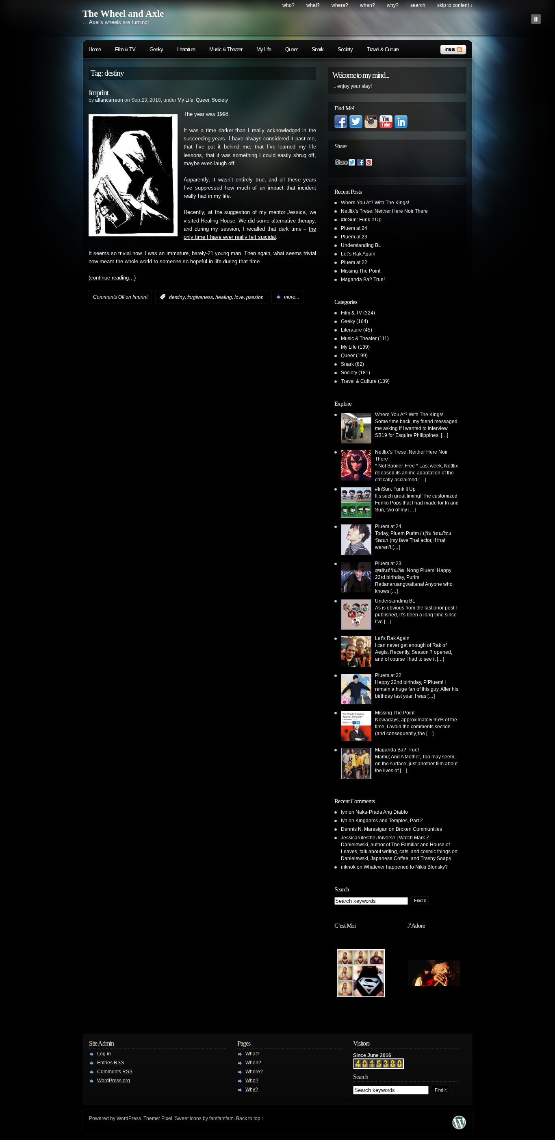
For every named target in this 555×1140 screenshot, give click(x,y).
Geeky (156, 49)
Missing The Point (360, 271)
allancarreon (109, 100)
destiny (177, 297)
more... (291, 297)
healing (223, 297)
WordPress (129, 1118)
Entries (110, 1063)
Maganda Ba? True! (363, 279)
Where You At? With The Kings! (375, 202)
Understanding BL (361, 245)
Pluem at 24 (354, 228)
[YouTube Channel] (385, 126)
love (239, 297)
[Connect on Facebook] (340, 126)
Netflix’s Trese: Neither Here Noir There (384, 211)
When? (367, 5)
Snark (317, 49)
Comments (114, 1071)
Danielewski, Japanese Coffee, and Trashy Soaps (396, 858)
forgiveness (200, 297)
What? (313, 5)
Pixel (166, 1118)
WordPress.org (113, 1080)
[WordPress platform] (459, 1127)
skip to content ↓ (455, 5)
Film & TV (125, 49)
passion (255, 297)
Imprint (98, 92)
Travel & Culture (383, 49)
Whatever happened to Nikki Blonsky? (406, 867)
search (417, 5)
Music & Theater (225, 49)
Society (345, 49)
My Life (263, 49)
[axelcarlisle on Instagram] (370, 126)
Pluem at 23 (354, 237)
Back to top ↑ (250, 1118)
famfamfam (221, 1118)
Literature (186, 49)
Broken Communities (419, 829)
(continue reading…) (112, 278)
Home (95, 49)
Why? (393, 5)
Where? (340, 5)
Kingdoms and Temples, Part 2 (389, 820)
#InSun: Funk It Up (361, 220)
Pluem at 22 (354, 262)
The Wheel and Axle (123, 14)
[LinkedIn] (401, 126)
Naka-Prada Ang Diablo (382, 812)
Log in (104, 1054)
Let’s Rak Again (358, 254)
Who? (288, 5)
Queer (291, 49)
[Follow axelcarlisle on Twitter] (355, 126)
